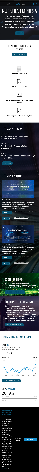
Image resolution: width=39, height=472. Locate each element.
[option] (19, 25)
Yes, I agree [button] (30, 439)
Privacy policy (5, 467)
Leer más (20, 33)
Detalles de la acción (11, 380)
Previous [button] (3, 26)
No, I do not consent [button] (18, 439)
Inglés (23, 4)
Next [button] (36, 26)
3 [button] (20, 41)
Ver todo (7, 163)
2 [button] (18, 41)
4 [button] (22, 41)
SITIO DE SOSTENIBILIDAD (14, 292)
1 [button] (16, 41)
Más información (19, 54)
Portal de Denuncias (14, 324)
